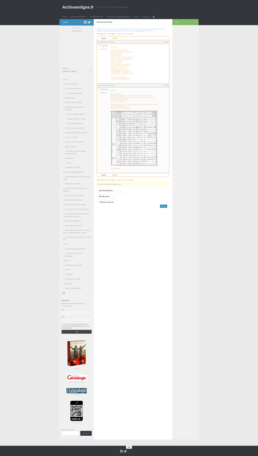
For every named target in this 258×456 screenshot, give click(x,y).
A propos (146, 17)
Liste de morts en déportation (74, 225)
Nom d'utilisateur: (106, 190)
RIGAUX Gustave (149, 31)
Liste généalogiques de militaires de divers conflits (76, 178)
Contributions (69, 274)
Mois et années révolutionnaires (74, 142)
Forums (136, 17)
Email (63, 317)
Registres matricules (71, 146)
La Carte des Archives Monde (73, 93)
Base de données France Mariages (75, 205)
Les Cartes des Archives (77, 17)
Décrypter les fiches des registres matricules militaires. (75, 152)
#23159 (165, 85)
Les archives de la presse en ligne (75, 128)
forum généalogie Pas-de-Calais (157, 29)
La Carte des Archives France (73, 89)
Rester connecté (107, 202)
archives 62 (109, 29)
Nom (62, 309)
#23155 (165, 42)
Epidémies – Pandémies (73, 167)
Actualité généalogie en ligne (73, 265)
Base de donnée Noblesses (73, 221)
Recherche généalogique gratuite (75, 249)
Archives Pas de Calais (117, 29)
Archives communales (71, 137)
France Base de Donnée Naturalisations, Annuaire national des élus (76, 215)
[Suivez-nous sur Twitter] (89, 22)
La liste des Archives (96, 17)
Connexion (163, 206)
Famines (68, 163)
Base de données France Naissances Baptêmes (75, 189)
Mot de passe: (104, 196)
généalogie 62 (100, 31)
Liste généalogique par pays (74, 123)
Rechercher (86, 433)
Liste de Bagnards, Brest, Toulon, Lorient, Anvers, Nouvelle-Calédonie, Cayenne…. (76, 231)
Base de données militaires (73, 184)
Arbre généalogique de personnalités (76, 133)
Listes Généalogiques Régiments (76, 114)
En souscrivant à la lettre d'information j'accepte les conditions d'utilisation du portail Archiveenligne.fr (75, 326)
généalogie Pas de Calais (130, 31)
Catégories (64, 68)
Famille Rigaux (145, 29)
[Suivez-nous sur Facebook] (85, 22)
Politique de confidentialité (73, 288)
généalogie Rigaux (140, 31)
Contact (67, 270)
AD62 (104, 29)
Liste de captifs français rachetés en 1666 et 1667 (77, 238)
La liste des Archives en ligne (73, 102)
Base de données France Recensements (77, 209)
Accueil (64, 17)
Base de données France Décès (74, 195)
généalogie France (119, 31)
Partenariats (68, 284)
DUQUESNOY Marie (127, 29)
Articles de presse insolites (72, 279)
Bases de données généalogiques (118, 17)
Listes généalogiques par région (76, 119)
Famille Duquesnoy (137, 29)
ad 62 (101, 29)
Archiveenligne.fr (78, 7)
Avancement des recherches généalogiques (73, 254)
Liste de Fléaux (69, 158)
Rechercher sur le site (67, 430)
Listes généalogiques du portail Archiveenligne (73, 108)
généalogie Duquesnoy (109, 31)
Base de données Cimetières (73, 200)
